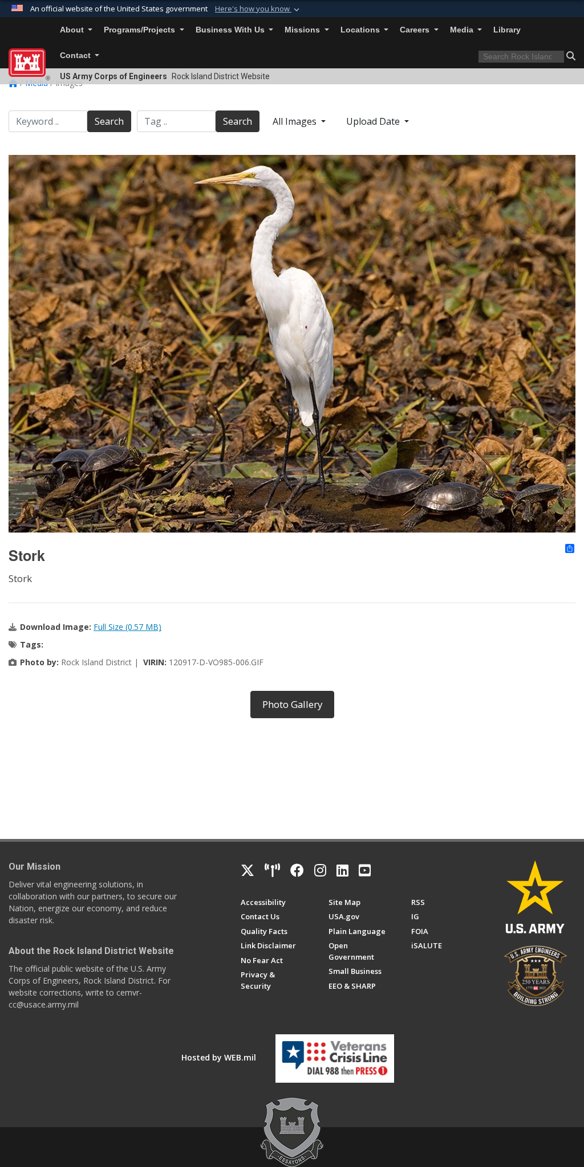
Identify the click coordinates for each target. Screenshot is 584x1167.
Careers (416, 30)
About (73, 30)
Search (109, 121)
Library (507, 30)
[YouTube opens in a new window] (365, 870)
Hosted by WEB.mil (218, 1057)
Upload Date (374, 121)
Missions (303, 30)
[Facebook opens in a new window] (297, 870)
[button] (258, 9)
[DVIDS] (272, 870)
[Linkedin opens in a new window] (342, 870)
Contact (76, 55)
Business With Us (231, 30)
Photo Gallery (292, 704)
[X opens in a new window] (247, 870)
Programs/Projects (140, 30)
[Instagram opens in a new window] (320, 870)
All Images (296, 121)
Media (463, 30)
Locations (361, 30)
